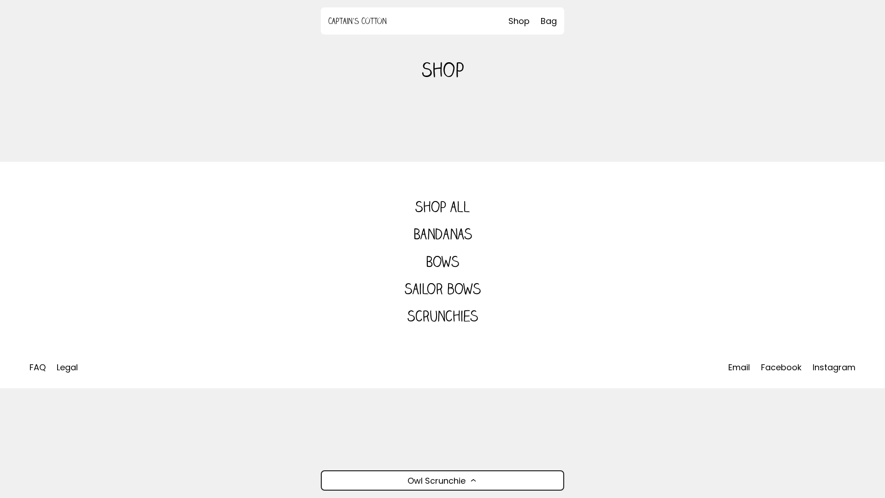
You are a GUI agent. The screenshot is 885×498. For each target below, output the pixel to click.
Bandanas (442, 234)
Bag (549, 21)
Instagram (834, 367)
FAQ (38, 367)
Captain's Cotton (357, 21)
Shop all (442, 207)
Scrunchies (442, 316)
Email (739, 367)
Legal (67, 367)
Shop (519, 21)
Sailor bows (442, 289)
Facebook (781, 367)
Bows (442, 262)
